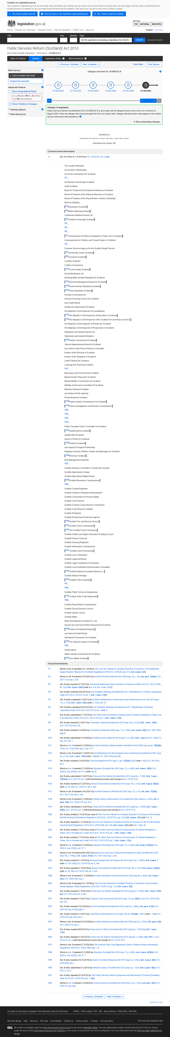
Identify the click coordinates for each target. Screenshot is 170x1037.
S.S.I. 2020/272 (66, 925)
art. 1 (88, 695)
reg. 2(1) (63, 741)
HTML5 (76, 1011)
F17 (66, 368)
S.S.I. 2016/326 (152, 898)
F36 (66, 588)
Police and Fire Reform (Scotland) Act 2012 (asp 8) (115, 776)
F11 (67, 281)
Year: (62, 35)
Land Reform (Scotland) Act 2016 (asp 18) (108, 914)
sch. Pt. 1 (82, 848)
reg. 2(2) (70, 848)
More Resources (76, 58)
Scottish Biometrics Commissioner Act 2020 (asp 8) (117, 875)
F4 (67, 219)
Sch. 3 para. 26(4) (104, 687)
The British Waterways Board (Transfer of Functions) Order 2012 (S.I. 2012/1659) (125, 684)
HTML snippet (86, 1011)
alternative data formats (52, 1011)
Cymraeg (159, 30)
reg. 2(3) (76, 725)
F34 (67, 571)
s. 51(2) (65, 756)
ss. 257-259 (70, 863)
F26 (67, 455)
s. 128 (152, 914)
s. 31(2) (137, 784)
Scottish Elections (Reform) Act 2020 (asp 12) (114, 676)
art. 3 (103, 157)
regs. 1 (94, 948)
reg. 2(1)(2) (73, 909)
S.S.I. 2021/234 (100, 856)
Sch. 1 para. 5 (139, 825)
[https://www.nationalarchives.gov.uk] (148, 22)
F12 (67, 286)
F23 (66, 422)
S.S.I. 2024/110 (76, 802)
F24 (67, 430)
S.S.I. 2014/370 (83, 863)
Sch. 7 (102, 702)
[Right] (159, 101)
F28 (67, 480)
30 (72, 787)
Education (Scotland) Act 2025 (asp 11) (110, 768)
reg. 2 (71, 679)
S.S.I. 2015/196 (81, 871)
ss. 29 (67, 787)
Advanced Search (155, 40)
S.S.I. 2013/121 (130, 779)
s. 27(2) (137, 983)
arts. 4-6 (92, 687)
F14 (67, 315)
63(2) (133, 761)
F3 (67, 211)
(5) (75, 771)
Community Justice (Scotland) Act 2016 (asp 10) (111, 722)
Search (139, 40)
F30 (67, 521)
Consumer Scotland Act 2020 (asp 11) (106, 730)
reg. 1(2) (121, 817)
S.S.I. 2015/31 (81, 787)
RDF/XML (133, 1011)
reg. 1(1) (126, 672)
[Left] (49, 101)
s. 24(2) (149, 799)
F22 (66, 418)
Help (26, 1021)
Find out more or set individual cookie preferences (66, 14)
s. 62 (143, 761)
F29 (66, 484)
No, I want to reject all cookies (110, 14)
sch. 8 (70, 745)
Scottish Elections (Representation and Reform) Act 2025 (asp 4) (121, 745)
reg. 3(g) (72, 986)
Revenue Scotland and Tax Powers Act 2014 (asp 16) (113, 860)
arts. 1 (87, 978)
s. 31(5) (67, 702)
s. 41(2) (136, 722)
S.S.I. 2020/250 (71, 879)
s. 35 (137, 676)
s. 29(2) (127, 730)
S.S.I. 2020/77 (155, 738)
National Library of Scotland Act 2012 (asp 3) (112, 967)
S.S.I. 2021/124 (66, 794)
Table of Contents (18, 58)
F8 (67, 252)
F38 (66, 600)
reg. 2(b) (117, 756)
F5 (66, 223)
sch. (77, 679)
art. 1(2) (63, 687)
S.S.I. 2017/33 (66, 725)
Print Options (154, 64)
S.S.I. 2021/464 (154, 730)
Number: (73, 35)
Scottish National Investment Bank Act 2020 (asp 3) (116, 921)
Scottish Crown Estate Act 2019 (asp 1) (110, 738)
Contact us (68, 1021)
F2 (67, 206)
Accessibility (56, 1021)
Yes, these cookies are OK (23, 14)
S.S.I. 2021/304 (106, 756)
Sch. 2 (80, 917)
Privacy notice (82, 1021)
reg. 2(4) (70, 771)
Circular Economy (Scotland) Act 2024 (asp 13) (113, 983)
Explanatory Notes (53, 58)
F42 (67, 658)
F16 (67, 340)
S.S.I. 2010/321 (93, 157)
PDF (95, 1011)
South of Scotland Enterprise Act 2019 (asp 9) (112, 960)
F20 (66, 410)
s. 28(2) (135, 906)
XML (100, 1011)
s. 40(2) (144, 875)
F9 (67, 256)
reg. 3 (82, 748)
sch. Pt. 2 (89, 748)
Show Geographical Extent (24, 91)
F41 (66, 645)
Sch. (94, 787)
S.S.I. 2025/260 (72, 748)
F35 (67, 579)
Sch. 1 (70, 741)
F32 (67, 530)
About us (34, 1021)
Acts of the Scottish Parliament (20, 53)
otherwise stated (90, 1027)
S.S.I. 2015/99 (153, 761)
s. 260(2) (141, 860)
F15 (67, 319)
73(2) (62, 748)
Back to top (157, 1002)
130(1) (142, 914)
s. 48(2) (94, 756)
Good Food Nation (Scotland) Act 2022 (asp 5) (111, 906)
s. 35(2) (143, 921)
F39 (67, 629)
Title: (9, 35)
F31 (67, 525)
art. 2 (62, 764)
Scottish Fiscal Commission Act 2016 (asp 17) (110, 898)
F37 (67, 596)
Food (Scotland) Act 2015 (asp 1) (104, 761)
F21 (66, 414)
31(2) (142, 898)
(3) (75, 848)
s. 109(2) (72, 856)
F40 (67, 641)
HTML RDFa (122, 1011)
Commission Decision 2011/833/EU (49, 1030)
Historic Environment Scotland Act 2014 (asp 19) (112, 784)
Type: (82, 35)
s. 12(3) (136, 967)
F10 (67, 269)
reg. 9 (93, 771)
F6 (66, 227)
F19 (67, 405)
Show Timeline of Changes (24, 104)
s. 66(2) (131, 768)
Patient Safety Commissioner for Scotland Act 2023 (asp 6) (119, 799)
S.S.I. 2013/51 (74, 779)
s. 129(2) (142, 776)
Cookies (94, 1021)
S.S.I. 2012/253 (70, 894)
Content (35, 58)
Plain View (138, 64)
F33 (67, 550)
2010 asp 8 (42, 53)
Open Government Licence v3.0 (56, 1027)
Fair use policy (106, 1021)
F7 (67, 235)
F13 (67, 290)
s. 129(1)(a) (140, 929)
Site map (44, 1021)
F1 (66, 178)
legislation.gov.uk (28, 20)
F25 (67, 443)
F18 (67, 401)
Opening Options (17, 109)
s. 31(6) (95, 702)
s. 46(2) (131, 738)
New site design (14, 1021)
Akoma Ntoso (110, 1011)
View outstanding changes (146, 122)
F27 (66, 463)
